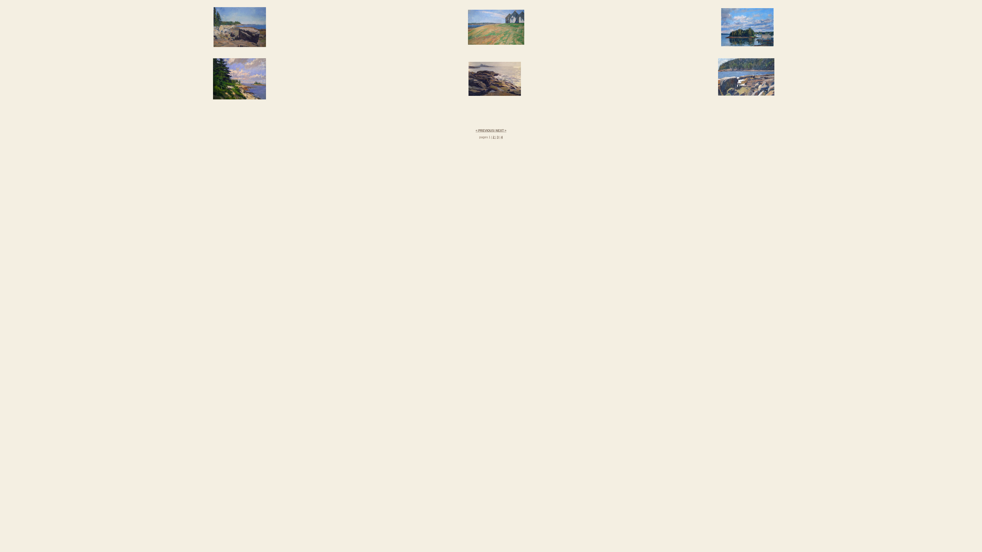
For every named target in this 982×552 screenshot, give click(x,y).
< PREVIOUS (485, 130)
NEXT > (500, 130)
